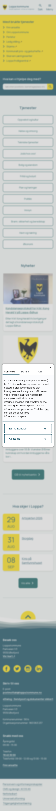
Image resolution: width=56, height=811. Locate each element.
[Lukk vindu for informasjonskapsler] (50, 367)
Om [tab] (40, 371)
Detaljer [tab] (25, 371)
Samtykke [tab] (10, 371)
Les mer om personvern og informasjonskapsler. (26, 412)
